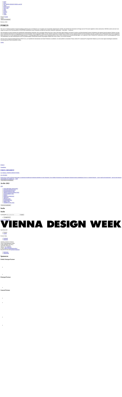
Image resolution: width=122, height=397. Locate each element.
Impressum (5, 252)
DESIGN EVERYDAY (8, 196)
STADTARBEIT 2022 (8, 193)
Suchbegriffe (3, 214)
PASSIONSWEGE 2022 (9, 191)
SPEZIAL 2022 (6, 198)
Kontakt (5, 11)
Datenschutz (6, 253)
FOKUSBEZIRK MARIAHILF (10, 188)
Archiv (4, 14)
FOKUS (5, 195)
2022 (2, 186)
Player (4, 13)
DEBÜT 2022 (6, 201)
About (4, 5)
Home (4, 1)
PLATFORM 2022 (7, 200)
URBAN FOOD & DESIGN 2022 (11, 192)
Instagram (17, 249)
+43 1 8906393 (8, 247)
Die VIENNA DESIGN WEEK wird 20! (12, 4)
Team (4, 9)
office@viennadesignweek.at (10, 248)
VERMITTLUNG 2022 (8, 202)
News (4, 3)
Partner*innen (6, 6)
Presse (4, 10)
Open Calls (5, 8)
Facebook (12, 249)
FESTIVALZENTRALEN (9, 190)
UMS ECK (5, 197)
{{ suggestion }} (7, 217)
